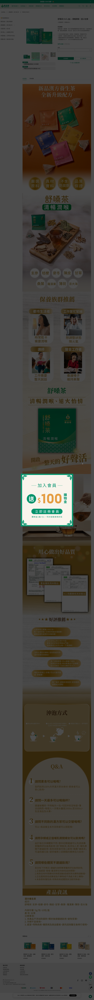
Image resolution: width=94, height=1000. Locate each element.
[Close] (82, 464)
